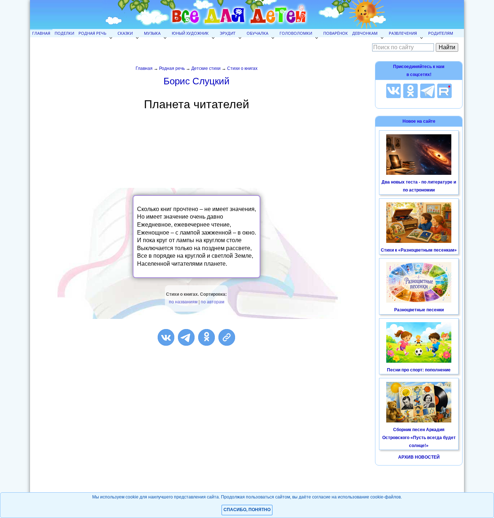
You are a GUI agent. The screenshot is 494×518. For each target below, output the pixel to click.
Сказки (125, 33)
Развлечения (403, 33)
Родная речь (92, 33)
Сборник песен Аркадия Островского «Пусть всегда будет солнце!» (419, 437)
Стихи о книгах (242, 68)
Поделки (64, 33)
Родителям (440, 33)
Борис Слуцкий (196, 81)
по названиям (183, 301)
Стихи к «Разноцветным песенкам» (419, 250)
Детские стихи (206, 68)
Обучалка (257, 33)
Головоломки (296, 33)
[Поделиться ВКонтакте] (166, 337)
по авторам (212, 301)
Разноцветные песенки (419, 309)
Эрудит (227, 33)
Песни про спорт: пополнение (419, 369)
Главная (41, 33)
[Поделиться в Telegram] (186, 337)
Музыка (152, 33)
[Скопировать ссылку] (226, 337)
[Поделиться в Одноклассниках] (206, 337)
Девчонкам (365, 33)
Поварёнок (335, 33)
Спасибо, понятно (247, 509)
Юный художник (190, 33)
